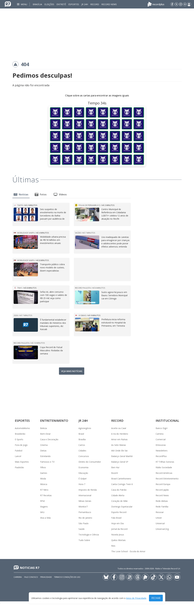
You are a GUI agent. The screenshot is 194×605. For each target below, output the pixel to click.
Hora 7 (82, 484)
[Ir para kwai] (129, 577)
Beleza (43, 428)
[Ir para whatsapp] (169, 577)
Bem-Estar (45, 433)
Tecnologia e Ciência (89, 534)
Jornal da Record (119, 529)
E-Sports (19, 439)
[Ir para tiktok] (153, 577)
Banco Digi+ (162, 428)
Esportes (73, 4)
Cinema (44, 445)
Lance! (18, 456)
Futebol (18, 450)
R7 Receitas (46, 495)
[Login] (189, 4)
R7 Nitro (44, 489)
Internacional (85, 495)
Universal (160, 523)
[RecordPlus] (156, 4)
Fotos (43, 194)
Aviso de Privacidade (136, 598)
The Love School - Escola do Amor (128, 551)
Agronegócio (85, 428)
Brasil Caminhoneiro (121, 478)
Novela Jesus (117, 534)
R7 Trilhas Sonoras (165, 461)
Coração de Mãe (119, 501)
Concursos (84, 456)
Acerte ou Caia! (118, 428)
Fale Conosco (31, 577)
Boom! (114, 473)
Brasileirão (20, 433)
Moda (43, 478)
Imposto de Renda (88, 489)
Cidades (82, 450)
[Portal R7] (8, 4)
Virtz (42, 512)
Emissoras (161, 445)
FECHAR (155, 598)
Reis (113, 545)
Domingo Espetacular (121, 506)
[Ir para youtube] (177, 577)
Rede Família (162, 506)
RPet (42, 501)
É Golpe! (83, 478)
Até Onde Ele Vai (119, 450)
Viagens (44, 506)
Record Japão (162, 489)
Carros (82, 445)
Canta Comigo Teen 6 (122, 484)
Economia (83, 467)
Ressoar (160, 512)
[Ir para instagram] (180, 4)
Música (43, 484)
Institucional (167, 421)
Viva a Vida (45, 517)
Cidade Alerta (117, 495)
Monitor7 (83, 506)
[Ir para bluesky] (106, 577)
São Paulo (84, 523)
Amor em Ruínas (119, 439)
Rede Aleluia (162, 501)
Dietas (43, 450)
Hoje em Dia (117, 523)
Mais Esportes (22, 461)
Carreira (159, 433)
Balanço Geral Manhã (121, 456)
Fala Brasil (116, 517)
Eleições (49, 4)
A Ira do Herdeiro (119, 433)
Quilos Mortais (118, 540)
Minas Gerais (85, 501)
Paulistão (19, 467)
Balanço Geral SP (119, 461)
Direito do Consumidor (90, 461)
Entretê (61, 4)
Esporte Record (118, 512)
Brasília (37, 4)
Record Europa (163, 484)
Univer (159, 517)
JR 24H (84, 4)
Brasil (81, 433)
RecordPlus (161, 456)
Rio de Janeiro (85, 517)
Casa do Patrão (119, 489)
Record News (109, 4)
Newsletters (161, 450)
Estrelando (45, 456)
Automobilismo (22, 428)
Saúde (82, 529)
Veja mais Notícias (71, 371)
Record (94, 4)
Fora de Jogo (21, 445)
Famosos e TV (47, 461)
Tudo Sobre (84, 540)
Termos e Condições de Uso (67, 577)
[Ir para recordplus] (145, 577)
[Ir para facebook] (172, 4)
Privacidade (46, 577)
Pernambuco (85, 512)
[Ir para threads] (137, 577)
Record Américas (164, 473)
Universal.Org (162, 529)
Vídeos (63, 194)
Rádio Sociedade (164, 467)
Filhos (43, 467)
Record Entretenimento (167, 478)
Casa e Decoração (49, 439)
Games (43, 473)
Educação (83, 473)
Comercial (161, 439)
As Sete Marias (118, 445)
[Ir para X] (176, 4)
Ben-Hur (115, 467)
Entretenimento (54, 421)
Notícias (23, 194)
